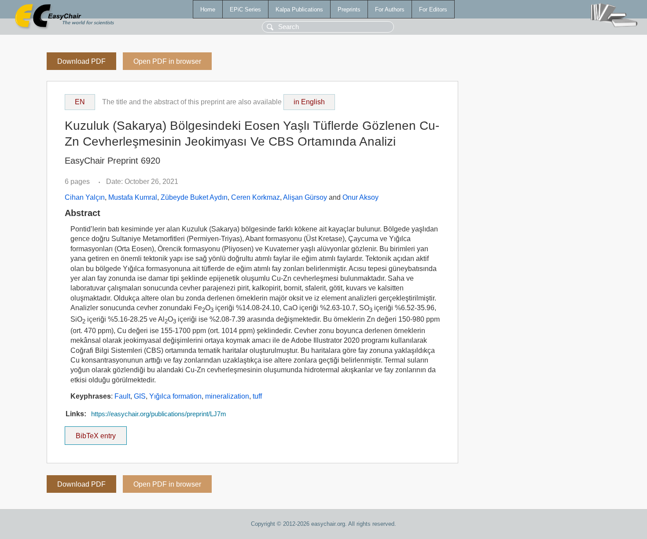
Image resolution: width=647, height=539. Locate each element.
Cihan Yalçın (85, 197)
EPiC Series (245, 9)
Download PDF (81, 61)
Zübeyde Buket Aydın (194, 197)
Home (207, 9)
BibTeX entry (101, 433)
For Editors (433, 9)
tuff (257, 396)
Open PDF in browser (167, 61)
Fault (122, 396)
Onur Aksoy (360, 197)
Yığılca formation (175, 396)
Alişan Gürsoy (305, 197)
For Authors (389, 9)
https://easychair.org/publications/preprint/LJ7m (158, 414)
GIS (140, 396)
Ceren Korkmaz (255, 197)
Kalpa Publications (299, 9)
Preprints (349, 9)
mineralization (227, 396)
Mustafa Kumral (132, 197)
